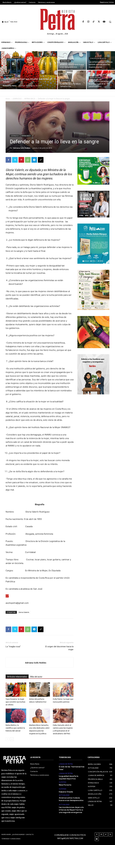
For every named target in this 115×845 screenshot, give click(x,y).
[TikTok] (94, 22)
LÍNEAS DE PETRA (66, 764)
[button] (110, 21)
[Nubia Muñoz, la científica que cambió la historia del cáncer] (16, 716)
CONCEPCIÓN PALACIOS (98, 58)
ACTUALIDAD (65, 61)
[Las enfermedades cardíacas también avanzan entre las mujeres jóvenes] (101, 60)
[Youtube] (104, 22)
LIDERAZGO (17, 98)
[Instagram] (88, 22)
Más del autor (36, 677)
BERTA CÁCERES (95, 78)
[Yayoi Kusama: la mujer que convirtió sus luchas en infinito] (28, 70)
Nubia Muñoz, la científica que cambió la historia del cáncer (15, 728)
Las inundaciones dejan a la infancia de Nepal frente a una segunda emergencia (71, 810)
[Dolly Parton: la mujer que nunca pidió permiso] (63, 689)
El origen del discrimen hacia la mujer (59, 648)
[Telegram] (34, 160)
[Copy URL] (40, 160)
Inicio (8, 98)
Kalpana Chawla (66, 792)
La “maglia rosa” (13, 646)
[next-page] (12, 739)
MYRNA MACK (8, 75)
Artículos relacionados (17, 677)
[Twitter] (99, 22)
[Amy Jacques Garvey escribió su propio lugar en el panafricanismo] (101, 79)
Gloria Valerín (24, 612)
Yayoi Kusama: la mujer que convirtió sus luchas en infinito (15, 702)
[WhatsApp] (28, 160)
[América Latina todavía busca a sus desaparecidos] (72, 60)
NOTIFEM (62, 782)
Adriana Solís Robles (21, 148)
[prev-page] (7, 739)
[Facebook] (83, 22)
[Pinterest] (21, 160)
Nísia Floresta (65, 785)
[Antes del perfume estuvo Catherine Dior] (72, 79)
